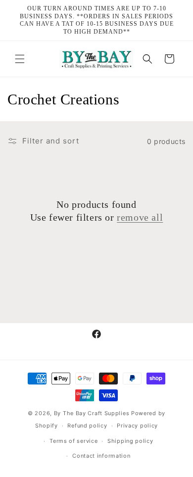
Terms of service (73, 440)
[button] (20, 59)
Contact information (101, 455)
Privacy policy (137, 425)
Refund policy (87, 425)
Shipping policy (130, 440)
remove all (140, 217)
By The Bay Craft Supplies (92, 413)
